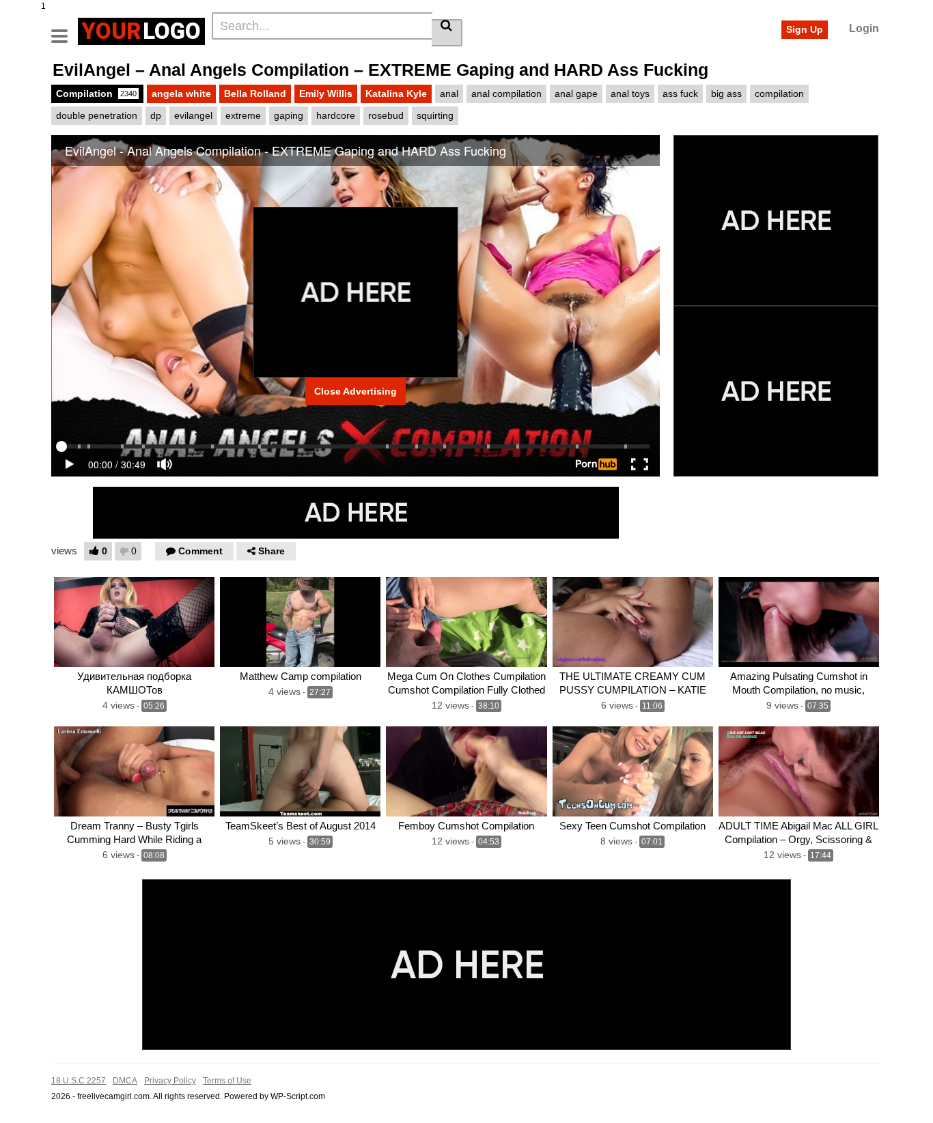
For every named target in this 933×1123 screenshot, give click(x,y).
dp (155, 115)
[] (447, 32)
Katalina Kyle (396, 93)
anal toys (630, 93)
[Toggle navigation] (64, 29)
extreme (243, 115)
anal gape (576, 93)
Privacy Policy (170, 1080)
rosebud (386, 115)
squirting (435, 115)
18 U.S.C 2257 (78, 1080)
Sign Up (804, 29)
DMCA (125, 1080)
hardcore (335, 115)
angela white (181, 93)
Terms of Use (227, 1080)
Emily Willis (325, 93)
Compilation (96, 93)
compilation (779, 93)
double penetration (96, 115)
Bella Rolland (255, 93)
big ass (726, 93)
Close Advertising (355, 391)
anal (449, 93)
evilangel (193, 115)
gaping (288, 115)
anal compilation (506, 93)
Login (864, 28)
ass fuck (680, 93)
